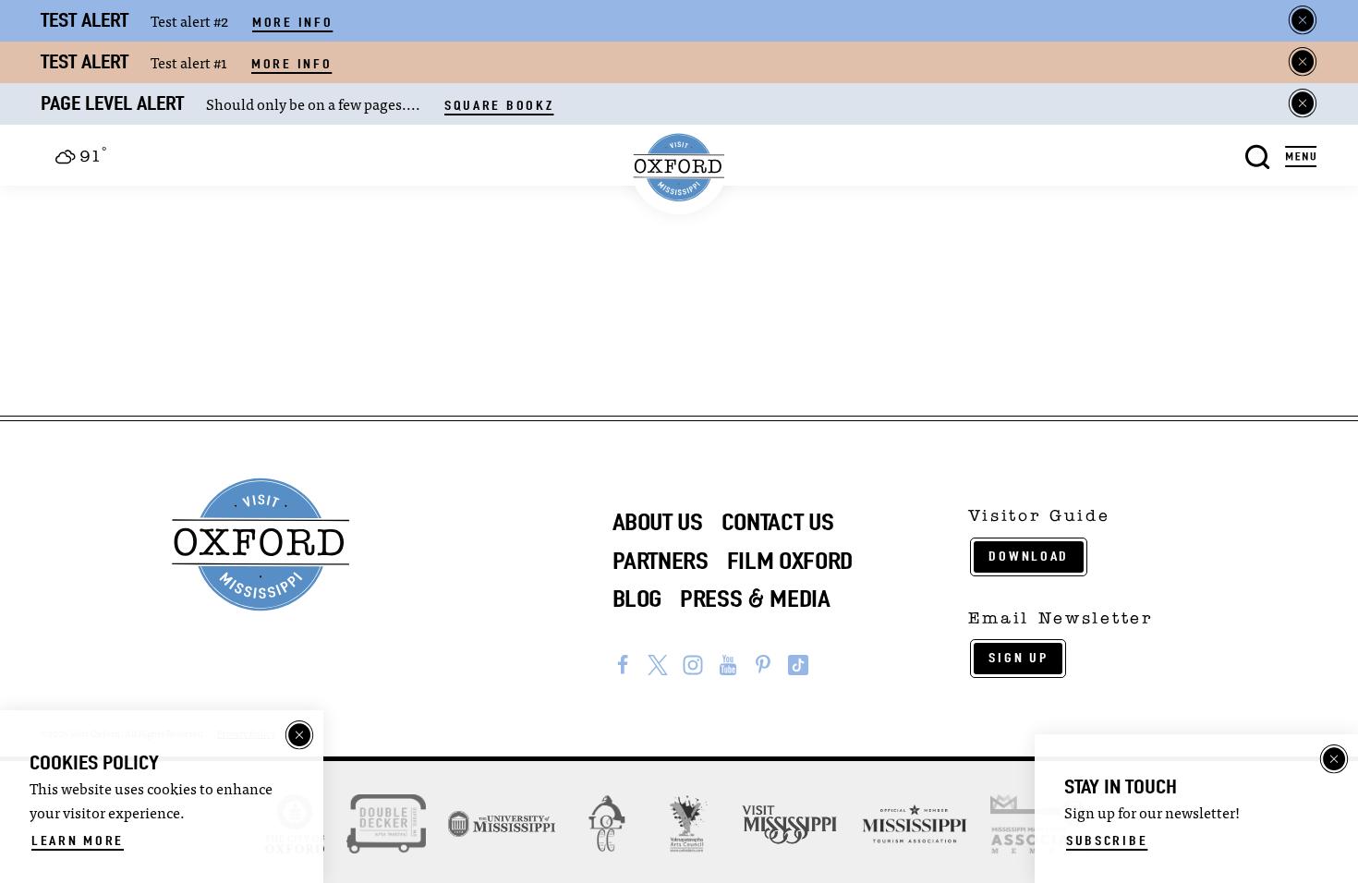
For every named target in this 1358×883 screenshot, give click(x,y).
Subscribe (1106, 840)
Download (1028, 556)
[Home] (679, 167)
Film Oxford (790, 560)
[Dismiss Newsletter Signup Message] (1334, 759)
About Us (657, 522)
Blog (637, 598)
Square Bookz (498, 105)
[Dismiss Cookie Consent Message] (299, 735)
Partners (660, 560)
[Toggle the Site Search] (1257, 154)
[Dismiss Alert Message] (1302, 20)
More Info (292, 22)
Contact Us (777, 522)
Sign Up (1018, 657)
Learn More (77, 840)
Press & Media (755, 598)
